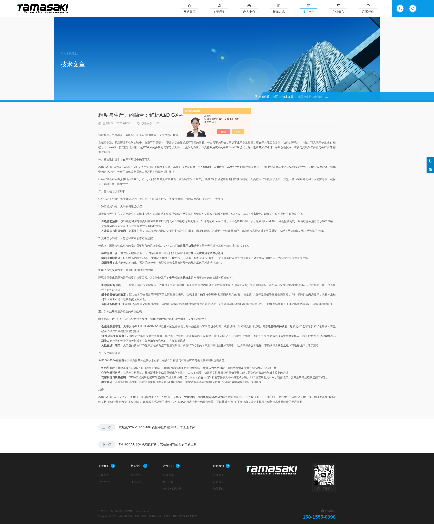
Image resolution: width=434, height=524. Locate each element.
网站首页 (189, 12)
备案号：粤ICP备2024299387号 (180, 516)
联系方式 (218, 481)
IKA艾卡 (168, 481)
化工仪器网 (116, 511)
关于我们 (219, 12)
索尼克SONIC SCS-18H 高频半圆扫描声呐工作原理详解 (157, 427)
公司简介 (103, 475)
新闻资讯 (279, 12)
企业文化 (103, 481)
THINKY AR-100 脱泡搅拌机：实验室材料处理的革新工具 (158, 444)
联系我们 (368, 12)
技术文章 (308, 12)
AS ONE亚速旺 (172, 488)
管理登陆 (129, 511)
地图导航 (218, 488)
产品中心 (249, 12)
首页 (275, 96)
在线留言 (338, 12)
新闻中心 (136, 465)
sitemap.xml (142, 511)
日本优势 (168, 475)
